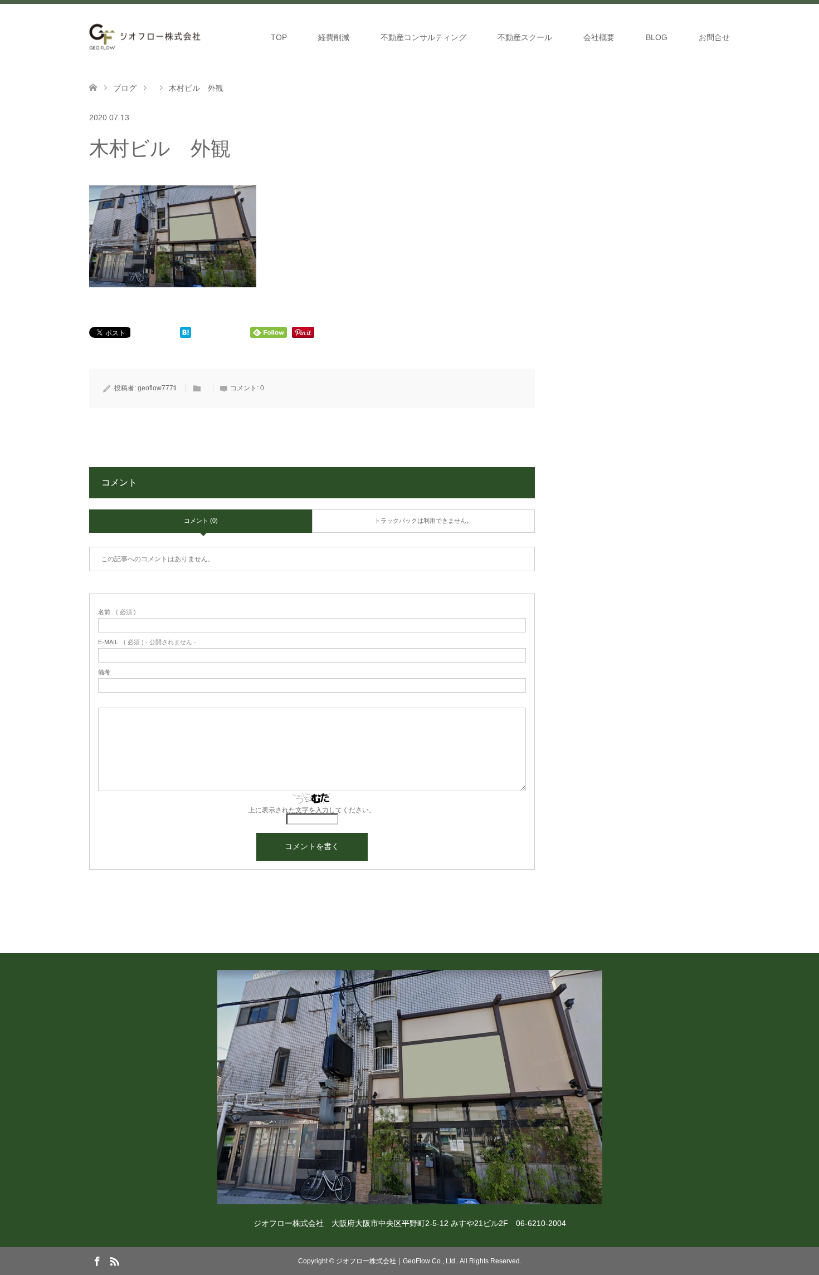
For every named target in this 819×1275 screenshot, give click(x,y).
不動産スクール (525, 37)
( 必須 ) (117, 612)
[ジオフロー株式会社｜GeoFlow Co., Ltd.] (145, 37)
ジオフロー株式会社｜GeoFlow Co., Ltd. (396, 1261)
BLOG (656, 37)
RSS (114, 1260)
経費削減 (333, 37)
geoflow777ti (157, 388)
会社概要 (599, 37)
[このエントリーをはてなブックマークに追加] (185, 335)
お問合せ (714, 37)
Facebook (97, 1260)
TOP (279, 37)
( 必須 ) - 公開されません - (147, 642)
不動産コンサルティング (423, 37)
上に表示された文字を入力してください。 (312, 810)
